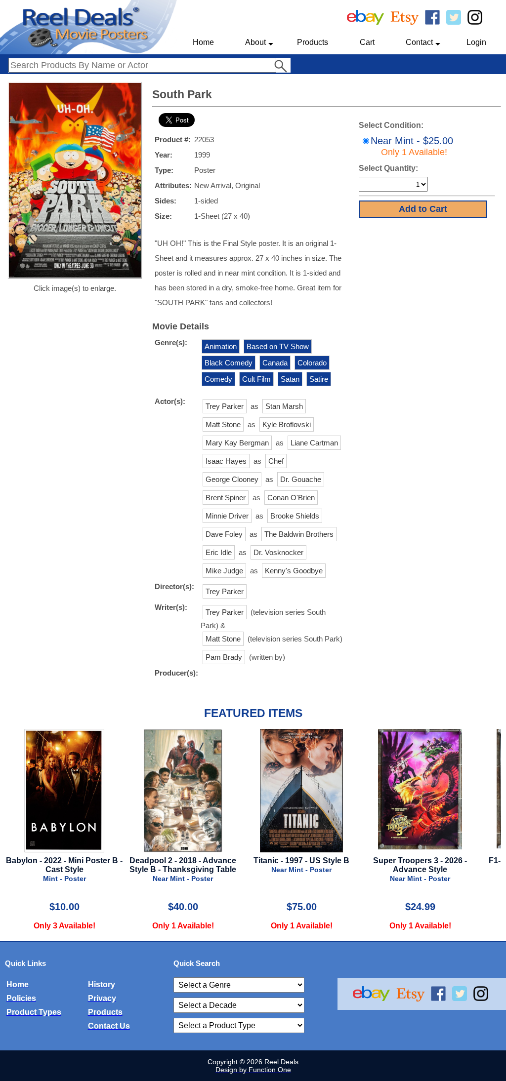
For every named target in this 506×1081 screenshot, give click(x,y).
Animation (221, 346)
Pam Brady (224, 657)
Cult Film (256, 379)
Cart (367, 42)
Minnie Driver (227, 516)
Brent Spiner (226, 497)
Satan (290, 379)
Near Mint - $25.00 (412, 146)
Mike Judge (224, 570)
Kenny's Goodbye (294, 570)
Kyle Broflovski (286, 424)
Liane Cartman (314, 443)
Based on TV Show (278, 346)
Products (312, 42)
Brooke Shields (294, 516)
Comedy (218, 379)
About (255, 42)
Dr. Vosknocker (278, 552)
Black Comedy (229, 363)
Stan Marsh (284, 406)
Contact (419, 42)
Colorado (312, 363)
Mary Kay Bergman (237, 443)
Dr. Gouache (300, 479)
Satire (318, 379)
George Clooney (232, 479)
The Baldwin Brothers (299, 534)
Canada (275, 363)
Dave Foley (224, 534)
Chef (276, 461)
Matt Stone (223, 424)
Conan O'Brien (291, 497)
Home (203, 42)
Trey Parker (225, 406)
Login (476, 42)
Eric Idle (219, 552)
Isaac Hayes (226, 461)
